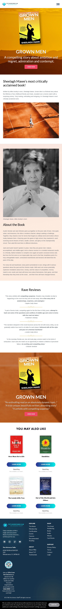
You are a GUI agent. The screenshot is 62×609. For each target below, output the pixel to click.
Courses (31, 536)
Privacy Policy (51, 547)
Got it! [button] (54, 605)
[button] (58, 4)
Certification (33, 531)
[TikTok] (14, 541)
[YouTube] (20, 541)
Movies (49, 536)
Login (49, 555)
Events (31, 534)
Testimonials (33, 555)
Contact (49, 552)
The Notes (32, 526)
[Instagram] (9, 541)
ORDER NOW (31, 67)
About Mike (32, 550)
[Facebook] (4, 541)
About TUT (32, 552)
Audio (49, 533)
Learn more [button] (43, 606)
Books (49, 531)
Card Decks (50, 538)
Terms (49, 550)
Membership (33, 529)
